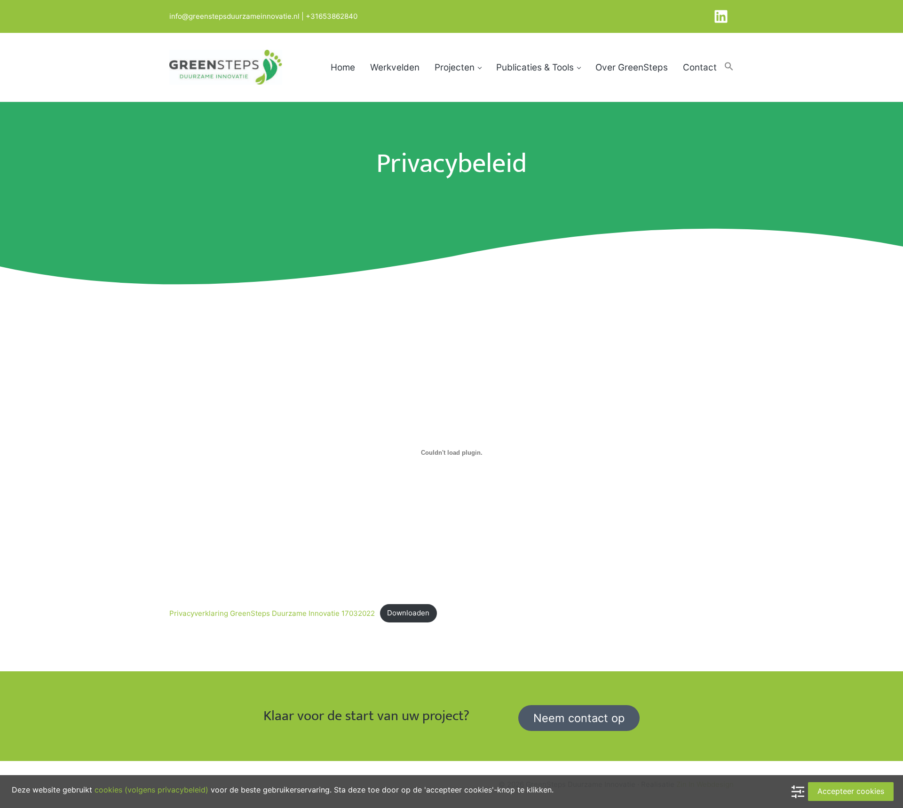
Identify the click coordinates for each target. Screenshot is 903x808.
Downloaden (408, 612)
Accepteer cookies (850, 791)
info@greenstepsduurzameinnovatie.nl (234, 16)
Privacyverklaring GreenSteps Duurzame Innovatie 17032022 (272, 612)
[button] (729, 67)
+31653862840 (331, 16)
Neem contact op (579, 718)
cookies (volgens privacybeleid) (151, 789)
